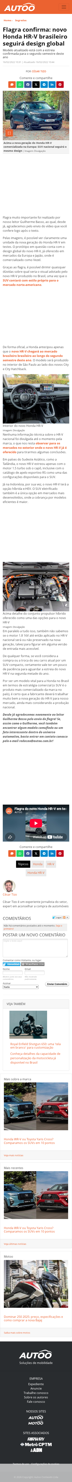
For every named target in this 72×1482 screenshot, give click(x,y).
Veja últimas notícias (15, 1244)
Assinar (7, 983)
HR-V (50, 864)
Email (28, 969)
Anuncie (36, 1388)
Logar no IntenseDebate (11, 964)
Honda (37, 864)
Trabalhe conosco (36, 1393)
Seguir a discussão (66, 917)
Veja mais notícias (13, 1155)
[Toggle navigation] (64, 7)
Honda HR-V (36, 873)
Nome (6, 969)
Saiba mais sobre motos (17, 1332)
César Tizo (39, 71)
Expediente (36, 1384)
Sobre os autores (36, 1397)
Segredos (21, 20)
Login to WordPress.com (32, 964)
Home (7, 20)
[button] (12, 84)
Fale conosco (36, 1402)
